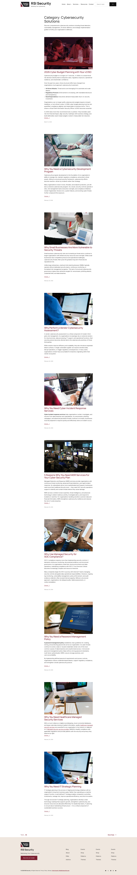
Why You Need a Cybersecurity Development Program (67, 170)
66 (26, 835)
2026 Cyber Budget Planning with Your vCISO (67, 72)
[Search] (112, 4)
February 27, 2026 (48, 200)
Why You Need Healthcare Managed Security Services (63, 718)
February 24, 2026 (48, 739)
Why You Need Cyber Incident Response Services (65, 409)
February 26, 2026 (48, 280)
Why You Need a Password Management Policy (65, 637)
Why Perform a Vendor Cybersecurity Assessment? (63, 329)
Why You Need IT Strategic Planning (62, 786)
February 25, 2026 (48, 507)
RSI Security (41, 3)
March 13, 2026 (48, 121)
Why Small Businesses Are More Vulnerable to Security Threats (68, 248)
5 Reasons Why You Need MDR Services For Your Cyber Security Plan (66, 476)
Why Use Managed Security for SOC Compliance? (60, 555)
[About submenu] (71, 4)
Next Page (112, 835)
